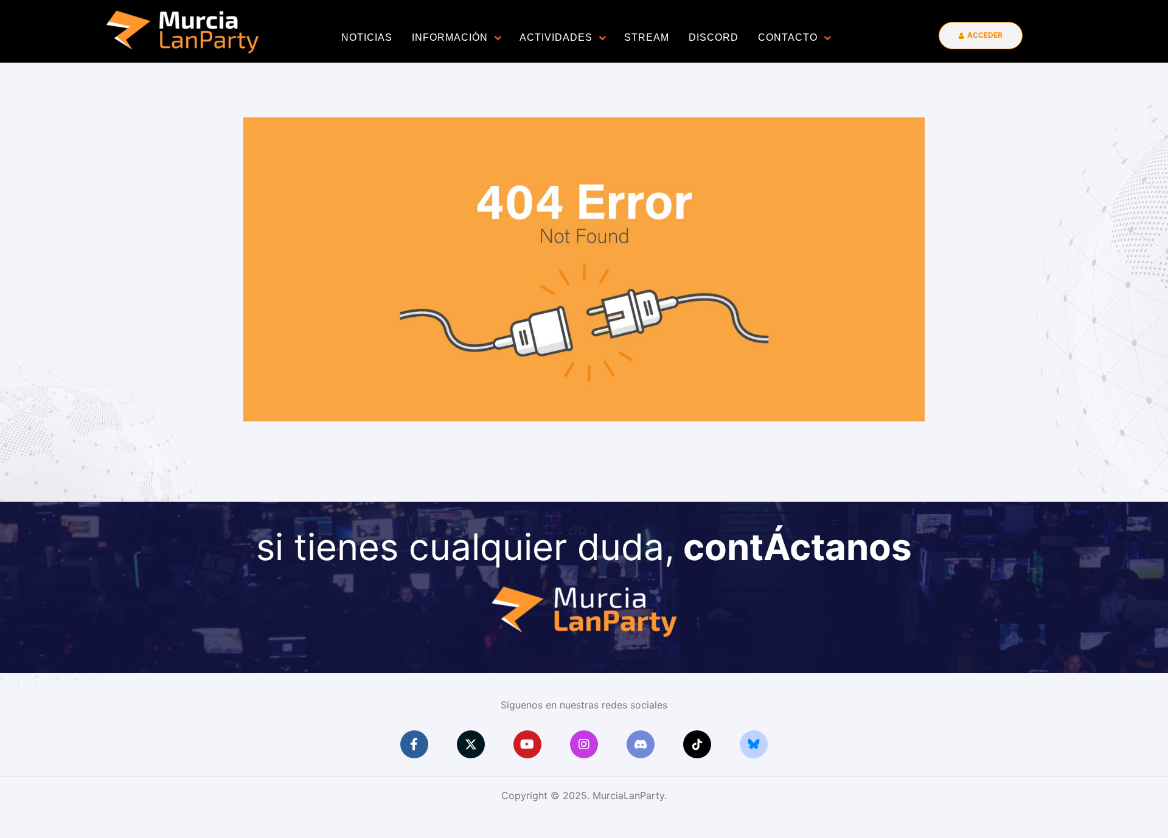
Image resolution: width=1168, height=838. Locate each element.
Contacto (788, 37)
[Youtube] (527, 744)
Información (450, 37)
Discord (714, 37)
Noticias (366, 37)
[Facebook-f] (414, 744)
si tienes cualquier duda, (584, 547)
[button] (981, 35)
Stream (646, 37)
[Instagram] (584, 744)
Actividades (556, 37)
